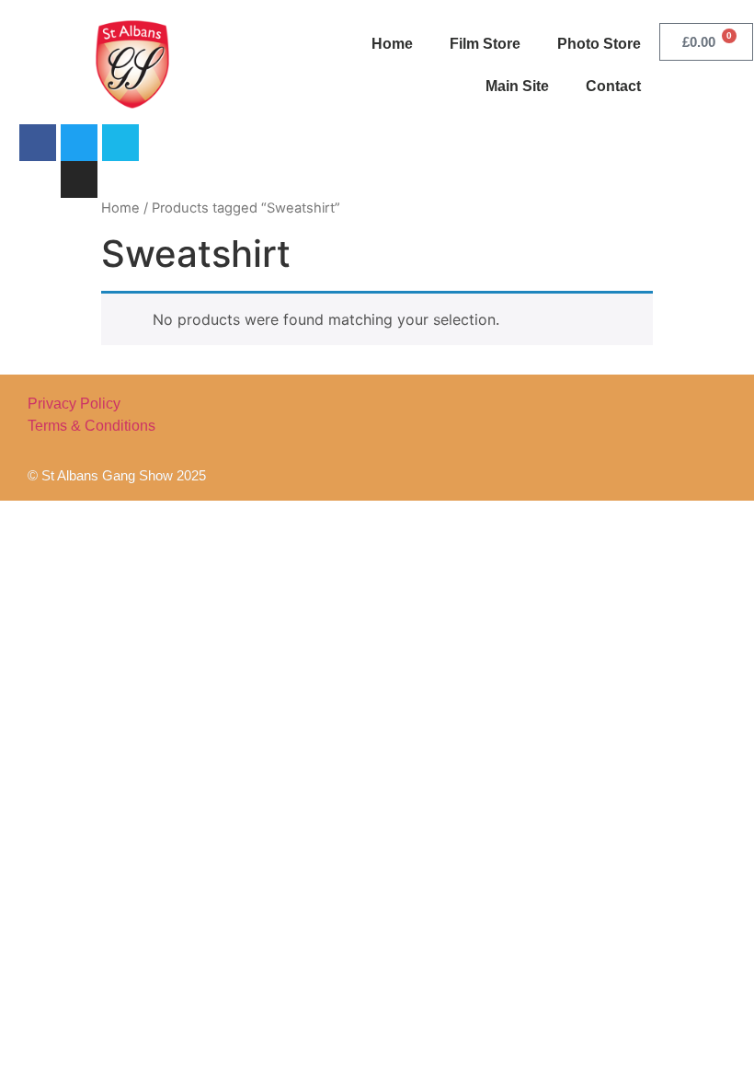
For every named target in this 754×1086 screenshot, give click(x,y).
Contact (613, 86)
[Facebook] (37, 142)
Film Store (485, 44)
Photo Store (599, 44)
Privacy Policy (74, 403)
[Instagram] (79, 179)
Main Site (517, 86)
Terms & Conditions (91, 425)
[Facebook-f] (569, 437)
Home (392, 44)
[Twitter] (79, 142)
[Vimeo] (120, 142)
